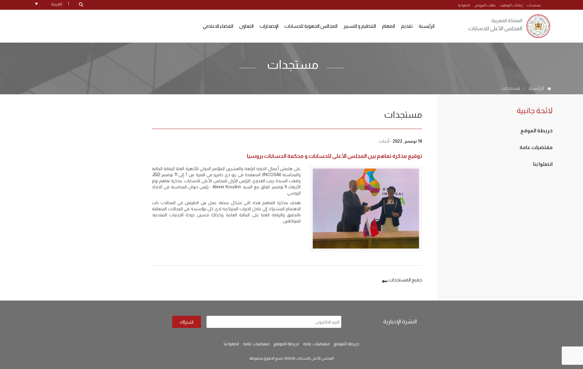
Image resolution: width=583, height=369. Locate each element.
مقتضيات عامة (536, 147)
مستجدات (533, 5)
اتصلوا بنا (464, 5)
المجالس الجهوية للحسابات (311, 26)
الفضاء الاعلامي (218, 26)
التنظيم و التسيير (359, 26)
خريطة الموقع (536, 131)
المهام (388, 26)
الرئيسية (427, 26)
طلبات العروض (485, 5)
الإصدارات (269, 26)
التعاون (246, 26)
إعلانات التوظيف (511, 5)
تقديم (407, 26)
